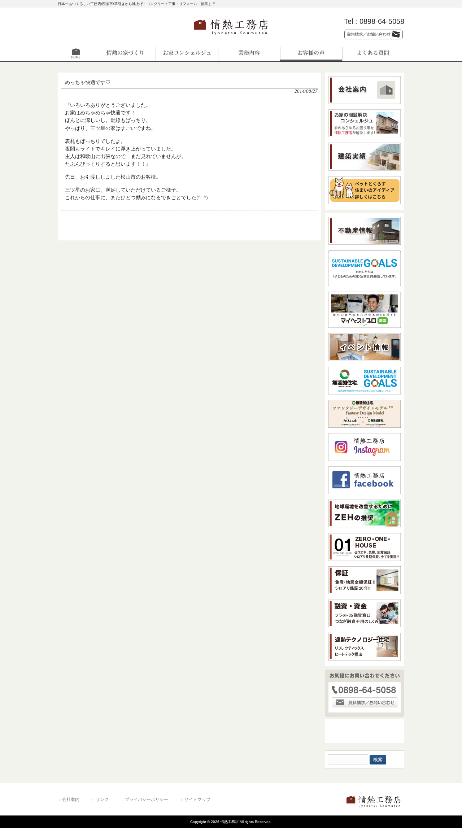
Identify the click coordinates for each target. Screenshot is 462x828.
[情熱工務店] (231, 37)
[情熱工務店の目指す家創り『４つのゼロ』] (125, 54)
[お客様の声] (311, 54)
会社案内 (70, 799)
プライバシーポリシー (146, 799)
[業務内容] (249, 54)
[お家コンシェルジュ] (187, 54)
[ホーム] (89, 54)
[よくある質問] (373, 54)
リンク (102, 799)
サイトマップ (197, 799)
